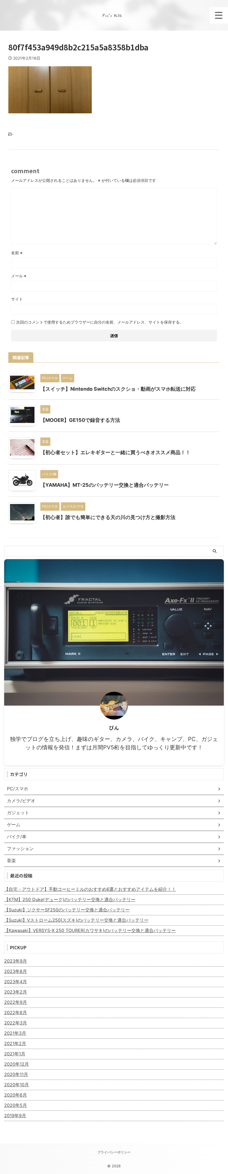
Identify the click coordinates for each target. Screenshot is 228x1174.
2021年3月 (15, 1033)
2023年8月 (15, 971)
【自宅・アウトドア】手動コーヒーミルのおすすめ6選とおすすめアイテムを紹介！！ (90, 889)
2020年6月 (15, 1095)
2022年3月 (15, 1023)
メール (18, 275)
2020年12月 (16, 1064)
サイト (17, 299)
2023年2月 (15, 992)
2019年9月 (15, 1115)
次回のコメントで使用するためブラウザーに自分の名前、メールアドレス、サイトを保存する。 (100, 322)
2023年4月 (15, 981)
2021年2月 (15, 1043)
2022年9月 (15, 1002)
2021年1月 (14, 1053)
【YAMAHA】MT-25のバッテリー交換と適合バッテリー (104, 485)
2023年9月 (15, 961)
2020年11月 (16, 1074)
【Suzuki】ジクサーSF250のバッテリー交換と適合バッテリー (67, 910)
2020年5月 (15, 1105)
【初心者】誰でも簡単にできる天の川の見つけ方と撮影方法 (107, 517)
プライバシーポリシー (114, 1152)
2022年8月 (15, 1012)
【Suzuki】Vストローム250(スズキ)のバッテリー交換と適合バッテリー (76, 920)
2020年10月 (16, 1084)
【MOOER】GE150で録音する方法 (80, 420)
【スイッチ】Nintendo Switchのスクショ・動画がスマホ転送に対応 (118, 389)
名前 (17, 252)
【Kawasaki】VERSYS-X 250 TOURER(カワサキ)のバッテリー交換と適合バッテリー (90, 930)
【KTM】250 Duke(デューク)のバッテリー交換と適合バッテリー (69, 899)
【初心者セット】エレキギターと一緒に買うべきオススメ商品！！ (115, 452)
